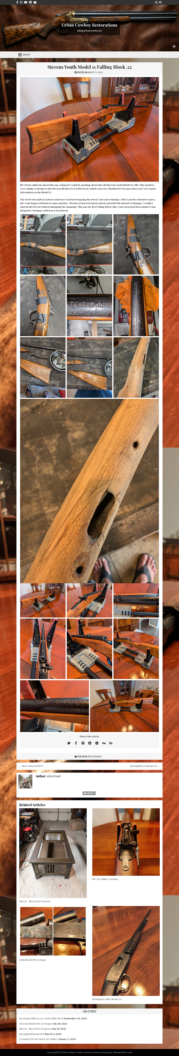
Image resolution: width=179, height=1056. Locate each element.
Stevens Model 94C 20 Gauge (35, 1023)
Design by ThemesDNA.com (116, 1052)
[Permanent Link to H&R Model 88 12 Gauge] (53, 931)
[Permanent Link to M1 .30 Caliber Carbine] (126, 842)
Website (90, 793)
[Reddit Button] (30, 2)
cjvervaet (54, 776)
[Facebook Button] (17, 2)
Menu (27, 54)
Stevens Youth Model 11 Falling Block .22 (89, 67)
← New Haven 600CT (31, 766)
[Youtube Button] (25, 2)
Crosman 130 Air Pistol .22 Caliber (38, 1039)
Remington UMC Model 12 (106, 999)
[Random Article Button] (160, 2)
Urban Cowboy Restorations (89, 25)
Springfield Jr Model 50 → (145, 766)
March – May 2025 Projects (34, 901)
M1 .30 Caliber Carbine (105, 879)
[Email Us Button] (35, 2)
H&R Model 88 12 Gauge (32, 960)
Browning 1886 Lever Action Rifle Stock (41, 1018)
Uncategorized (94, 756)
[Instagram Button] (21, 2)
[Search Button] (156, 2)
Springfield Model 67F (31, 1034)
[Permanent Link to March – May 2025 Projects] (53, 853)
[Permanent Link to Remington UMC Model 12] (126, 951)
